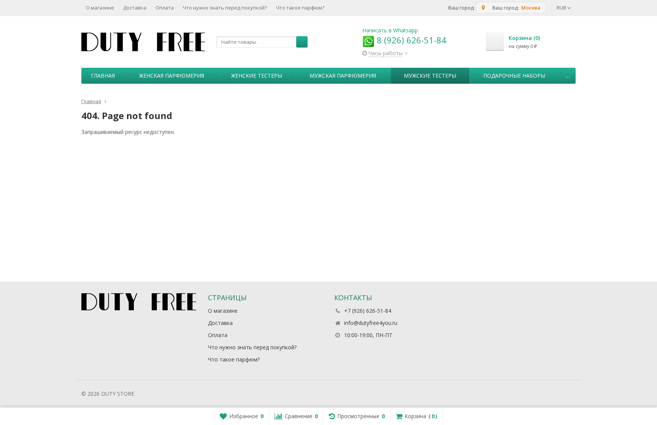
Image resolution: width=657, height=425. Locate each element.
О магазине (100, 7)
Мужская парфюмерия (342, 75)
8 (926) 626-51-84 (410, 40)
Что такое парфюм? (300, 7)
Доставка (134, 7)
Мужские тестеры (430, 75)
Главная (103, 75)
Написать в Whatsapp (390, 30)
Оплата (165, 7)
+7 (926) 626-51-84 (367, 310)
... (567, 75)
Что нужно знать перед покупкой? (225, 7)
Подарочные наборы (514, 75)
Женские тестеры (256, 75)
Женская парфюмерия (171, 75)
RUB (562, 7)
